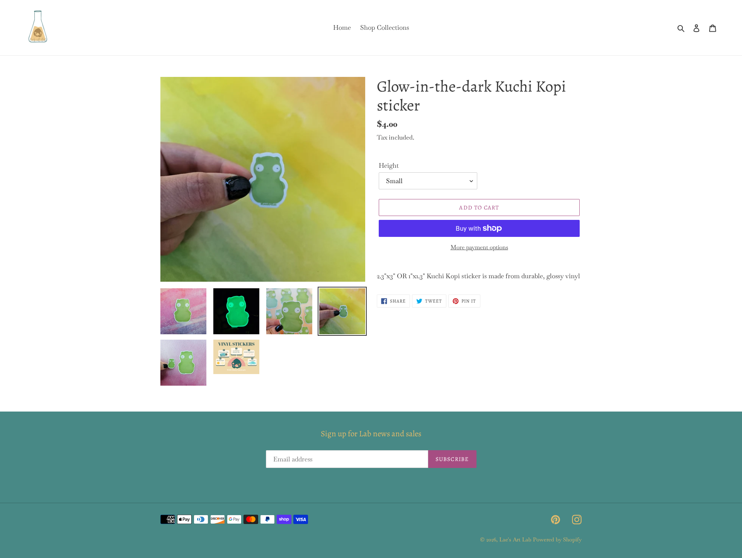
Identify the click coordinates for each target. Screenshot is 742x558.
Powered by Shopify (557, 539)
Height (389, 165)
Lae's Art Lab (515, 539)
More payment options (479, 247)
